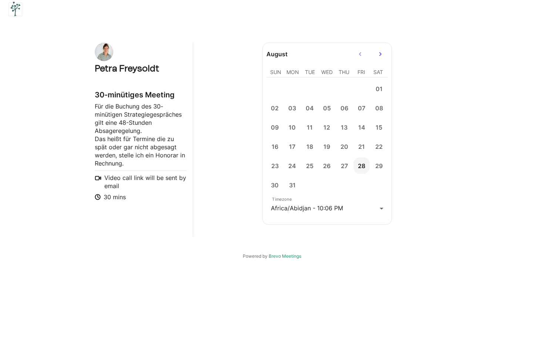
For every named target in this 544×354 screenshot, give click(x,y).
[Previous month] (360, 54)
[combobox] (327, 208)
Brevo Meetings (285, 256)
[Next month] (380, 54)
